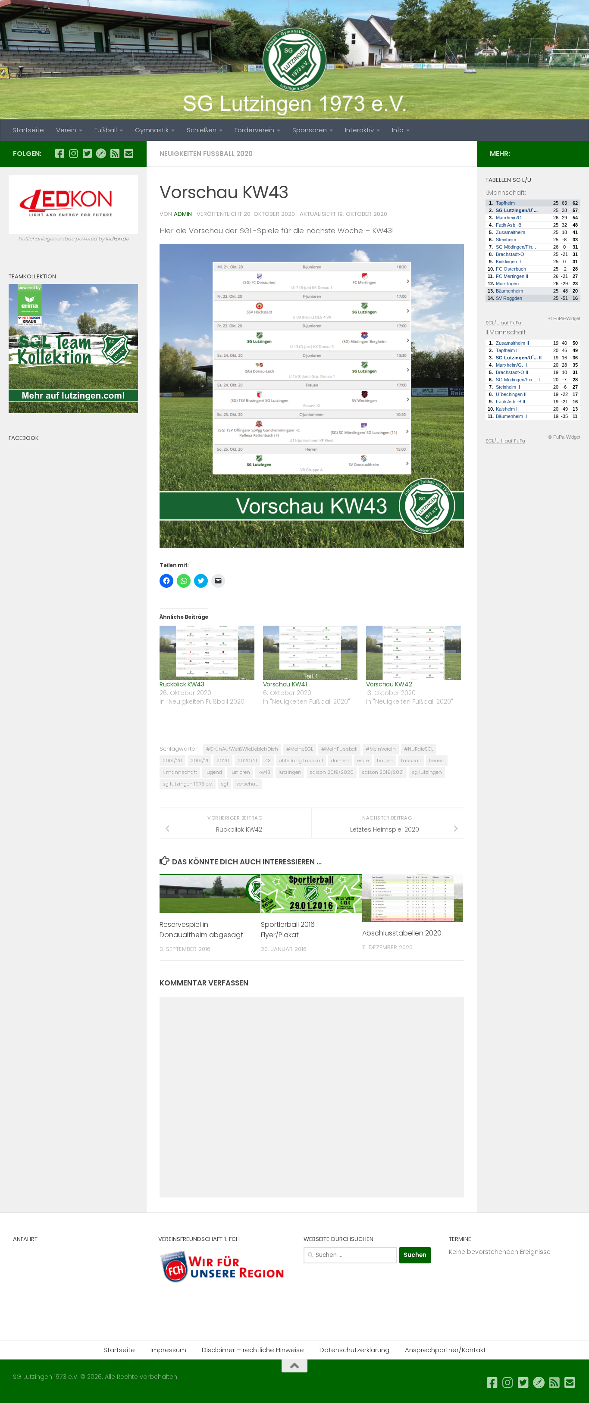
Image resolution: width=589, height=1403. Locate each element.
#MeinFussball (339, 748)
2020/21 (247, 760)
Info (398, 129)
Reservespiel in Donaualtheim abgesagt (201, 930)
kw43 (264, 772)
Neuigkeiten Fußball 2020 (206, 153)
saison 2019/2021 (383, 772)
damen (340, 760)
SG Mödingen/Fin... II (518, 379)
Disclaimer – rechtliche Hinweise (253, 1349)
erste (363, 760)
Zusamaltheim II (512, 343)
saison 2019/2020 (332, 772)
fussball (411, 760)
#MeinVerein (381, 748)
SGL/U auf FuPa (503, 322)
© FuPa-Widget (564, 318)
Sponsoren (309, 129)
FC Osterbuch (511, 268)
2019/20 (172, 760)
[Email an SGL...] (128, 153)
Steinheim (506, 239)
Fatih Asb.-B (508, 225)
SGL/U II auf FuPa (505, 440)
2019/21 (199, 760)
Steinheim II (508, 387)
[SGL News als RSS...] (115, 153)
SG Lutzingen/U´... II (519, 357)
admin (183, 214)
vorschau (247, 783)
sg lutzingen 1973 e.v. (188, 783)
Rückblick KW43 (182, 684)
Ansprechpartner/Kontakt (445, 1349)
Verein (66, 129)
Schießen (201, 129)
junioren (240, 772)
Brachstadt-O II (512, 372)
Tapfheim (505, 203)
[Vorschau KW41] (310, 653)
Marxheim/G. (509, 217)
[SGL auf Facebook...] (59, 153)
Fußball (105, 129)
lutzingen (290, 772)
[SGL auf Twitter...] (87, 153)
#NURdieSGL (418, 748)
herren (437, 760)
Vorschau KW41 (285, 684)
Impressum (168, 1349)
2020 (222, 760)
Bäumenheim (509, 290)
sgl (224, 783)
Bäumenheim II (511, 416)
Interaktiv (359, 129)
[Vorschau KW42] (413, 653)
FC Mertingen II (512, 276)
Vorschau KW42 (389, 684)
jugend (213, 772)
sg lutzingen (427, 772)
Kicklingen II (508, 261)
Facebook (24, 438)
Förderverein (254, 129)
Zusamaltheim (510, 232)
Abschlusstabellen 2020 (402, 933)
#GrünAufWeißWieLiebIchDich (242, 748)
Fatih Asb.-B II (510, 401)
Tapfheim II (507, 350)
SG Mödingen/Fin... (516, 246)
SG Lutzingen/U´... (517, 210)
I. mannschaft (180, 772)
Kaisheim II (507, 409)
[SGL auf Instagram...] (73, 153)
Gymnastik (152, 129)
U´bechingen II (511, 394)
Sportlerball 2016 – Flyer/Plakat (291, 930)
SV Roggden (509, 298)
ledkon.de (117, 238)
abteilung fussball (301, 760)
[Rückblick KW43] (207, 653)
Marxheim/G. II (511, 365)
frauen (385, 760)
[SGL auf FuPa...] (101, 153)
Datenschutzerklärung (354, 1349)
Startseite (28, 129)
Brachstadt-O (510, 254)
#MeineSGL (299, 748)
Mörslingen (507, 283)
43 (268, 760)
